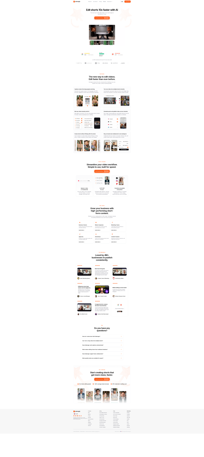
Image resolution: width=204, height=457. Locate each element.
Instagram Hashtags (116, 427)
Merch (89, 420)
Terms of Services (76, 431)
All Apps (128, 412)
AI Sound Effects (102, 425)
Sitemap (89, 425)
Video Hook (115, 417)
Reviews (89, 417)
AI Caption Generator (102, 420)
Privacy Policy (82, 431)
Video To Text (101, 417)
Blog (89, 412)
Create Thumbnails (116, 412)
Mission (89, 414)
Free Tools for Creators (117, 414)
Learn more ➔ (81, 230)
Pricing (100, 1)
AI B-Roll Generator (102, 422)
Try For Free (127, 1)
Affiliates (104, 1)
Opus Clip (128, 417)
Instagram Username (116, 425)
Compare (128, 414)
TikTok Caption (115, 420)
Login (122, 1)
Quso (128, 420)
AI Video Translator (102, 427)
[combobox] (76, 414)
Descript (128, 425)
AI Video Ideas (115, 422)
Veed (128, 422)
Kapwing (128, 427)
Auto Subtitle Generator (103, 412)
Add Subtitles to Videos (103, 414)
